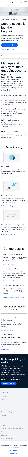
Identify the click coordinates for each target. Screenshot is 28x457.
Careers (3, 402)
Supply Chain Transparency (7, 438)
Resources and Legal (7, 412)
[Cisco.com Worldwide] (3, 2)
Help (2, 418)
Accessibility (4, 431)
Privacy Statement (13, 450)
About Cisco (4, 396)
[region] (14, 449)
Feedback (3, 415)
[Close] (26, 443)
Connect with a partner (6, 406)
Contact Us (3, 399)
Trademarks (4, 435)
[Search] (21, 2)
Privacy (3, 425)
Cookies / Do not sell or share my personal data (12, 428)
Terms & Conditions (5, 422)
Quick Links (4, 392)
